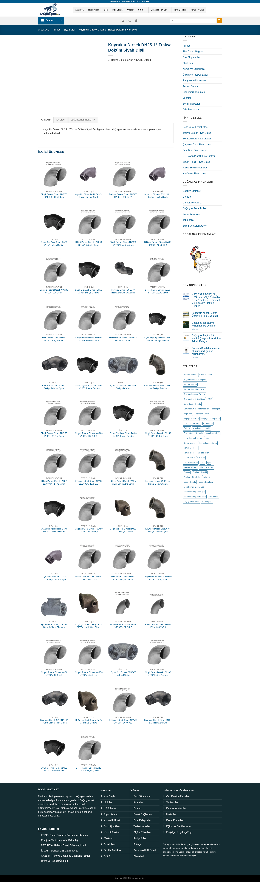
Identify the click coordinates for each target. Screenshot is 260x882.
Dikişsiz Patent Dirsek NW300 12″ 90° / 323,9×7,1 (123, 195)
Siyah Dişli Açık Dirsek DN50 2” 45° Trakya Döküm (88, 291)
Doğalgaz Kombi (202, 414)
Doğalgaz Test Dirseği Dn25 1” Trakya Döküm (88, 721)
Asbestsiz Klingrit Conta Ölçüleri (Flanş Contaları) (205, 314)
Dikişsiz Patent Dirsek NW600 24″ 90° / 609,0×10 (158, 578)
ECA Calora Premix (192, 423)
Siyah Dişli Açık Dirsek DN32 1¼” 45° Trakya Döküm (157, 339)
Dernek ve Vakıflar (192, 202)
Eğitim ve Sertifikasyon (195, 225)
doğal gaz (188, 414)
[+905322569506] (136, 21)
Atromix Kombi (205, 375)
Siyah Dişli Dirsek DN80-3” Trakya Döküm (123, 673)
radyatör (206, 477)
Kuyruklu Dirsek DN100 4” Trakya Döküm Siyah (157, 530)
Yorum (195, 329)
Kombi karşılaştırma (208, 443)
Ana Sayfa (43, 29)
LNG (202, 462)
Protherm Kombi (200, 472)
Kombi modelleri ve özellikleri (196, 453)
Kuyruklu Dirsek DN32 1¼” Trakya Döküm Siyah (157, 482)
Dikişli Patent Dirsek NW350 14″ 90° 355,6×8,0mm (123, 243)
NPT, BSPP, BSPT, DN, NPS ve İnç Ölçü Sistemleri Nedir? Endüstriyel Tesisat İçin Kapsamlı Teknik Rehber (206, 300)
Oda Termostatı (191, 109)
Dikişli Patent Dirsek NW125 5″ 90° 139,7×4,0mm (54, 434)
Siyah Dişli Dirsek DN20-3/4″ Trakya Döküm (123, 386)
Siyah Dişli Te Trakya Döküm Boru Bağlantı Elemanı (54, 626)
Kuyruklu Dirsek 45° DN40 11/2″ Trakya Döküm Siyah (54, 578)
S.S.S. (141, 10)
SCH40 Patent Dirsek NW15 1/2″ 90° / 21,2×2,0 (123, 626)
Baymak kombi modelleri (194, 389)
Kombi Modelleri (191, 448)
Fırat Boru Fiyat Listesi (195, 150)
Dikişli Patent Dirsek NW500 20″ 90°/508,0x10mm (88, 339)
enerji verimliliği (213, 433)
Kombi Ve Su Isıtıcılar (194, 69)
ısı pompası (207, 501)
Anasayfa (79, 10)
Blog (106, 10)
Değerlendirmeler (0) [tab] (83, 120)
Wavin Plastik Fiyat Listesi (196, 162)
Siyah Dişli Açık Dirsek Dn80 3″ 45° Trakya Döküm (54, 243)
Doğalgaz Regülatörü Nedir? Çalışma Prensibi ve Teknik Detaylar (206, 338)
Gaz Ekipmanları (191, 57)
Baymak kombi (190, 384)
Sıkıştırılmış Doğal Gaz (194, 487)
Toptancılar (188, 220)
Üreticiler (187, 196)
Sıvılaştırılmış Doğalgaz (194, 492)
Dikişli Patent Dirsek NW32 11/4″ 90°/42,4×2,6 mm (54, 482)
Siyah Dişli (69, 29)
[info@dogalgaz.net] (123, 21)
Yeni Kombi (213, 497)
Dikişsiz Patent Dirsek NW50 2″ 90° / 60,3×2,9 (88, 578)
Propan (187, 472)
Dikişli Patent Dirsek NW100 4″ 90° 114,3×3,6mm (123, 578)
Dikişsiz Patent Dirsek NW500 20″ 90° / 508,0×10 (123, 721)
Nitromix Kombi (206, 467)
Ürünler (130, 10)
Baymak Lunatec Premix (194, 394)
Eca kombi (208, 423)
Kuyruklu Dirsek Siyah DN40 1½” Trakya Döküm (157, 386)
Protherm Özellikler (192, 477)
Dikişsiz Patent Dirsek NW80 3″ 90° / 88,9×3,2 (53, 673)
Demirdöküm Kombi (192, 404)
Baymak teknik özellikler (194, 399)
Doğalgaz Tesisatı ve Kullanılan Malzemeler (204, 324)
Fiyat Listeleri (180, 10)
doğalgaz (216, 409)
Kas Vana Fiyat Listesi (194, 173)
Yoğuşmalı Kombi (191, 501)
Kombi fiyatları (190, 443)
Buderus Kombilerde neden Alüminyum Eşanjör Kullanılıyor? (206, 351)
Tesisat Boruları (191, 86)
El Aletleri (188, 63)
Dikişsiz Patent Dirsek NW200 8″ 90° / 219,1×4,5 (54, 291)
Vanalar (187, 98)
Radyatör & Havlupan (194, 80)
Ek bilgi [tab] (60, 120)
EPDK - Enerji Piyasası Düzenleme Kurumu (64, 835)
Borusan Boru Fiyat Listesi (197, 138)
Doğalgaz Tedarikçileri (195, 208)
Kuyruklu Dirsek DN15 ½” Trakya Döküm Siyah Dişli (123, 291)
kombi (207, 438)
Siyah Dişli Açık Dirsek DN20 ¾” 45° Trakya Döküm (123, 434)
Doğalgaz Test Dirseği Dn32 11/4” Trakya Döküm (123, 530)
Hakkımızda (93, 10)
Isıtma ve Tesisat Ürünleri (54, 861)
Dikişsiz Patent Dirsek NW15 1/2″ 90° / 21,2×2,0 (157, 243)
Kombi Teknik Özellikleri (194, 457)
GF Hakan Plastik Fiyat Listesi (199, 156)
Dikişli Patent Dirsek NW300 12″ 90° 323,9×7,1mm (88, 243)
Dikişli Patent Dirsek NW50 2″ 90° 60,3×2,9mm (123, 339)
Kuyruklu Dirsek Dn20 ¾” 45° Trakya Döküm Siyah (88, 195)
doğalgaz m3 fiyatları (210, 418)
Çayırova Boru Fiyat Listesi (197, 144)
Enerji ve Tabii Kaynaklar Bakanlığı (59, 840)
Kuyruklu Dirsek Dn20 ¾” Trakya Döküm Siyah (54, 386)
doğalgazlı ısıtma (191, 418)
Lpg (208, 462)
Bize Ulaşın (117, 10)
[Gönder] (219, 20)
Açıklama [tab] (46, 120)
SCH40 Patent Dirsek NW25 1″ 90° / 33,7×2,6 (157, 626)
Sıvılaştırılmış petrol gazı (195, 497)
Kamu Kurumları (191, 214)
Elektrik (187, 428)
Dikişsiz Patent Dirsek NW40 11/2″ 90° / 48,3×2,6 (88, 482)
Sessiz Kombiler (206, 482)
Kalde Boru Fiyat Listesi (195, 167)
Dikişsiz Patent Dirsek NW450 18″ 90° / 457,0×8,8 (88, 530)
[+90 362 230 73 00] (130, 21)
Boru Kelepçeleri (192, 103)
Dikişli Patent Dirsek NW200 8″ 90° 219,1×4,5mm (157, 673)
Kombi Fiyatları (197, 10)
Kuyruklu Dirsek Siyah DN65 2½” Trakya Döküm (157, 721)
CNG (210, 399)
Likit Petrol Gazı (191, 462)
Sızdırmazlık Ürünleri (194, 92)
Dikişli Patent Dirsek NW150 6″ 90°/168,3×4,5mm (157, 434)
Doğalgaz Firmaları (159, 10)
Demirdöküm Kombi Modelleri (196, 409)
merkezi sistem (190, 467)
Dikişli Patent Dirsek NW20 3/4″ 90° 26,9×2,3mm (157, 291)
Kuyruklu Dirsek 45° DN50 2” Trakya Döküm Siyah (157, 195)
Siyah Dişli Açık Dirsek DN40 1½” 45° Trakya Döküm (53, 530)
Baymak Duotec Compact (195, 379)
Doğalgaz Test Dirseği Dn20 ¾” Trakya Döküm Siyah (88, 626)
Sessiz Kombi (190, 482)
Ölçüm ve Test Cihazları (195, 74)
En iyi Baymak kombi (193, 438)
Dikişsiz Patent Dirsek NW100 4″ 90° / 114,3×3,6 (88, 434)
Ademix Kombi (190, 375)
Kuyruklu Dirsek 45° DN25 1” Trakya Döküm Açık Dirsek (54, 721)
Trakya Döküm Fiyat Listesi (197, 133)
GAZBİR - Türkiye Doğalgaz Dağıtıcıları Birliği (65, 856)
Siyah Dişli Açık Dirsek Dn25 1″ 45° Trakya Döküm (54, 769)
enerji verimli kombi (201, 428)
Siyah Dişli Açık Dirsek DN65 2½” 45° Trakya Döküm (88, 386)
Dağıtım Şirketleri (192, 191)
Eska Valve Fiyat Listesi (195, 127)
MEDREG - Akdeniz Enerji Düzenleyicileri (63, 845)
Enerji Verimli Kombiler (193, 433)
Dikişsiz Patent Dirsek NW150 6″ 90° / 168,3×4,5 (88, 673)
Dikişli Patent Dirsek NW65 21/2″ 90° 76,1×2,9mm (123, 482)
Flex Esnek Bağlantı (193, 51)
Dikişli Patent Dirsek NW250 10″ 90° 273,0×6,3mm (54, 195)
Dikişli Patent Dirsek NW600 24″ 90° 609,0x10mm (54, 339)
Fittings (56, 29)
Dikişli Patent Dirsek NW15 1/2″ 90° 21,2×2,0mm (88, 769)
